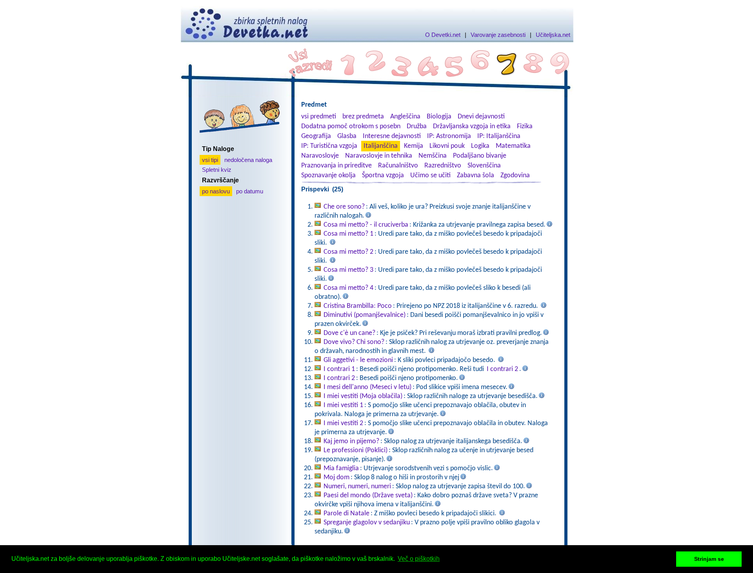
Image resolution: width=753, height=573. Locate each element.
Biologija (439, 116)
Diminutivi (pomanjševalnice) (365, 315)
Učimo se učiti (430, 175)
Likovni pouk (447, 146)
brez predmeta (363, 116)
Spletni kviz (216, 169)
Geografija (316, 136)
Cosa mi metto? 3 (348, 270)
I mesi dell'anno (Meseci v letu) (367, 387)
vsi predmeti (318, 116)
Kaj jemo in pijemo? (351, 441)
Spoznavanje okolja (328, 175)
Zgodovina (515, 175)
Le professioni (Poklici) (355, 450)
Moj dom (336, 477)
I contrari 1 (339, 369)
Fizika (525, 126)
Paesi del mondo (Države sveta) (368, 495)
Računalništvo (398, 165)
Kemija (413, 146)
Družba (417, 126)
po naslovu (216, 191)
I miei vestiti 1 (343, 405)
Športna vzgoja (383, 175)
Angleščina (405, 116)
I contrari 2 (502, 369)
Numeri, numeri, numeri (357, 486)
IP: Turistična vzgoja (329, 146)
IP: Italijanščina (498, 136)
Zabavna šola (475, 175)
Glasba (346, 136)
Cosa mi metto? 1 (348, 234)
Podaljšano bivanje (479, 156)
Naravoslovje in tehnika (378, 156)
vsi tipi (210, 159)
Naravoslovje (320, 156)
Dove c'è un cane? (349, 333)
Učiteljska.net (553, 34)
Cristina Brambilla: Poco (358, 306)
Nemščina (432, 156)
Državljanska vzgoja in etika (472, 126)
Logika (480, 146)
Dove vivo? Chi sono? (354, 342)
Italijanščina (381, 146)
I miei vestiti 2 (343, 423)
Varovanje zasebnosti (498, 34)
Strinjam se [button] (709, 559)
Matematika (513, 146)
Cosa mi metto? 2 (348, 252)
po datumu (249, 191)
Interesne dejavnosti (392, 136)
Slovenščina (484, 165)
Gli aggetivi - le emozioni (358, 360)
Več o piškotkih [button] (419, 558)
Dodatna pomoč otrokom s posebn (350, 126)
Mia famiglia (341, 468)
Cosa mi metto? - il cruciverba (366, 225)
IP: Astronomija (449, 136)
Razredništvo (442, 165)
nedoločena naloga (248, 159)
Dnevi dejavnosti (481, 116)
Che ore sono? (344, 207)
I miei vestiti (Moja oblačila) (363, 396)
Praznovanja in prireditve (336, 165)
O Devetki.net (442, 34)
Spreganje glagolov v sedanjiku (367, 522)
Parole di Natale (346, 513)
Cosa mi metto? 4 (348, 288)
